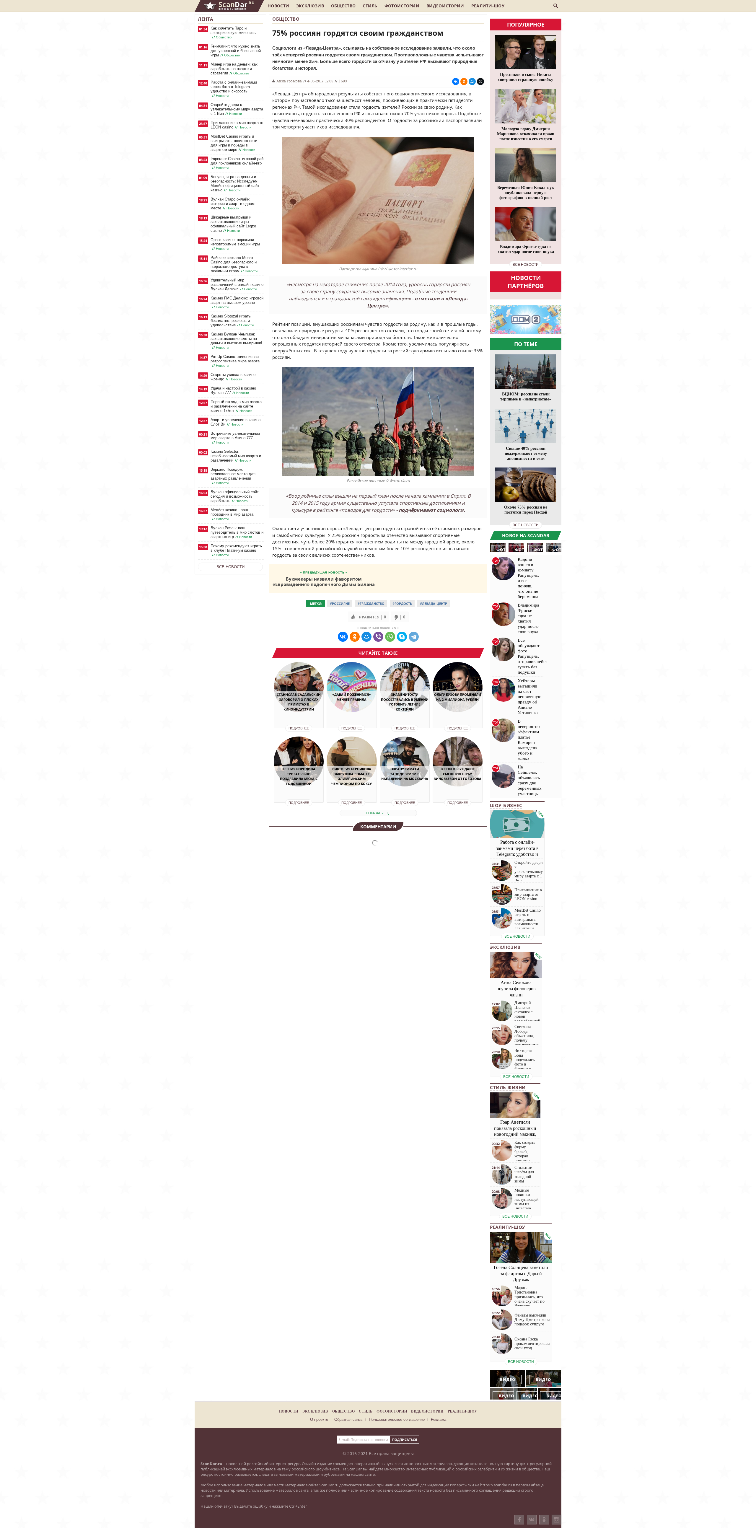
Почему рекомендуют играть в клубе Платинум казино (236, 550)
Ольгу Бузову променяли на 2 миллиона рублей (457, 697)
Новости (278, 6)
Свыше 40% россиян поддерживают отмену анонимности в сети (526, 453)
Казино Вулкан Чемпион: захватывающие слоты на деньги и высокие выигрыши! (236, 341)
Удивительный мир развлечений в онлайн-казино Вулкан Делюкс (237, 284)
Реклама (438, 1419)
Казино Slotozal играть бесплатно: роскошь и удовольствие (232, 320)
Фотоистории (401, 6)
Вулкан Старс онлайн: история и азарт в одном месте (233, 203)
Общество (343, 6)
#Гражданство (371, 603)
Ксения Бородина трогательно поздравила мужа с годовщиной (298, 776)
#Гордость (402, 603)
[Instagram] (556, 1525)
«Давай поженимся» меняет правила (351, 697)
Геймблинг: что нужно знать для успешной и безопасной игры (236, 50)
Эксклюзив (310, 6)
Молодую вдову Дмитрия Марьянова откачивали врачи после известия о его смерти (525, 134)
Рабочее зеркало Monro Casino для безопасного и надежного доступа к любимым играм (234, 264)
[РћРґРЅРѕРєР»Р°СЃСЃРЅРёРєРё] (463, 81)
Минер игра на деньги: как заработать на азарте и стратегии (234, 68)
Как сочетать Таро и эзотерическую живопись (233, 32)
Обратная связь (348, 1419)
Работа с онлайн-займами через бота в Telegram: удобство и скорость (234, 89)
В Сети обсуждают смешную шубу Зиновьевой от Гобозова (457, 774)
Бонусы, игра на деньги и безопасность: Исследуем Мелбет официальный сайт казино (235, 183)
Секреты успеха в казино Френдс (233, 376)
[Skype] (402, 637)
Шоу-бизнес (506, 805)
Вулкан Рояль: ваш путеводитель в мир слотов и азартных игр (237, 532)
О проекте (319, 1419)
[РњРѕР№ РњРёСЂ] (472, 81)
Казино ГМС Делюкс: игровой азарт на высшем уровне (237, 302)
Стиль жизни (508, 1087)
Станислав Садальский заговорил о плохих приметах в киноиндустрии (299, 701)
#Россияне (340, 603)
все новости (526, 265)
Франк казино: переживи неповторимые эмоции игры (235, 244)
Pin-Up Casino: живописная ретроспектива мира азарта (235, 361)
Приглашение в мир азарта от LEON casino (237, 124)
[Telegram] (414, 637)
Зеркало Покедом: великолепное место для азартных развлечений (233, 476)
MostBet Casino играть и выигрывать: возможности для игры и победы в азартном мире (234, 143)
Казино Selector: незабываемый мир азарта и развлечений (236, 455)
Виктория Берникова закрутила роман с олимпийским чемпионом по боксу (351, 776)
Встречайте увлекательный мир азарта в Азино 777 (235, 437)
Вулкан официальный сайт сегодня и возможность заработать (235, 496)
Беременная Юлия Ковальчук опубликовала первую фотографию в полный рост (525, 192)
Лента (205, 19)
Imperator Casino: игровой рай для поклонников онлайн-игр (237, 163)
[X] (480, 81)
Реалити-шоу (487, 6)
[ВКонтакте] (532, 1519)
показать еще (378, 813)
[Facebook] (519, 1519)
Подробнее (299, 728)
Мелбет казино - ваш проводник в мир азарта (232, 514)
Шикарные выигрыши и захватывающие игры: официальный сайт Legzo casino (233, 224)
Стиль (370, 6)
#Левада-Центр (433, 603)
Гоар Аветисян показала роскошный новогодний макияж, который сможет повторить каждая (515, 1134)
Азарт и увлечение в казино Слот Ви (235, 422)
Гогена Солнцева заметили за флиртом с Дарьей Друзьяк (521, 1273)
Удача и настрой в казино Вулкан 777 (233, 390)
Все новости (230, 567)
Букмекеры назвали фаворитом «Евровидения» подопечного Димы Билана (324, 581)
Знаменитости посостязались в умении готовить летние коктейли (404, 701)
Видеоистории (445, 6)
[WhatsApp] (390, 637)
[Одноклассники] (544, 1519)
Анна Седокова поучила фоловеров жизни (516, 988)
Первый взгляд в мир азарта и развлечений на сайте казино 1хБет (236, 406)
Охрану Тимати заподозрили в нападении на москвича (404, 774)
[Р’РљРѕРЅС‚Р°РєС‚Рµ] (455, 81)
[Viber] (378, 637)
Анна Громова (289, 81)
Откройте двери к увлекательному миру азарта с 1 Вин (237, 109)
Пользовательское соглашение (397, 1419)
